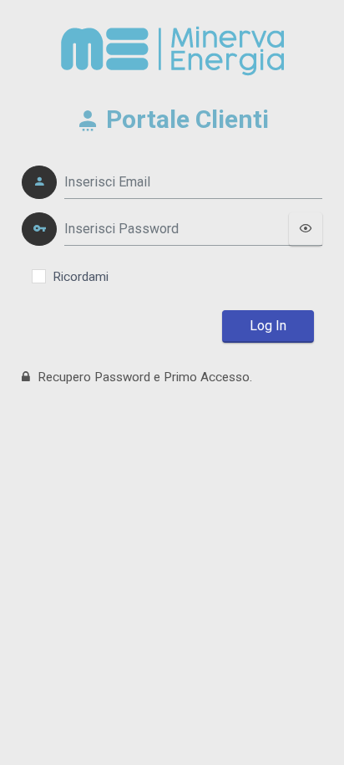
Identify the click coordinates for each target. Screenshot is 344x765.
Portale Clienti (184, 119)
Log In (268, 326)
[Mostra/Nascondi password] (305, 229)
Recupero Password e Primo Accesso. (143, 377)
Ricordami (81, 276)
